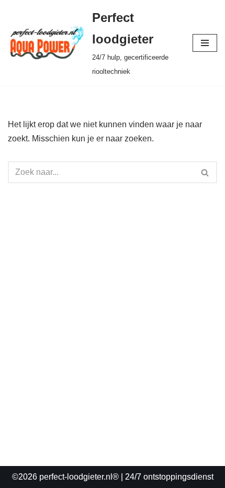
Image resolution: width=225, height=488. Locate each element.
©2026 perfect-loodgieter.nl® (65, 476)
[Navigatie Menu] (205, 43)
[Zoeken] (205, 172)
